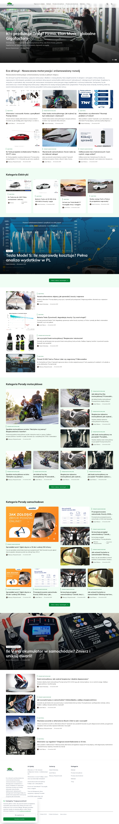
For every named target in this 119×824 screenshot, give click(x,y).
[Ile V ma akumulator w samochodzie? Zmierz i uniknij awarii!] (59, 641)
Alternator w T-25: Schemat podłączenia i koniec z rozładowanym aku (38, 772)
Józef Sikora (52, 773)
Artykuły (31, 766)
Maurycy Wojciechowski (12, 48)
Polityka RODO (43, 814)
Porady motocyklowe (58, 4)
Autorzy (52, 766)
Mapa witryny (63, 814)
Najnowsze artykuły (39, 4)
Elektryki (48, 4)
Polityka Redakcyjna (53, 814)
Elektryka (82, 4)
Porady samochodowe (72, 4)
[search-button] (107, 4)
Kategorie (74, 766)
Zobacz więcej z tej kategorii (58, 280)
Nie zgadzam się (19, 815)
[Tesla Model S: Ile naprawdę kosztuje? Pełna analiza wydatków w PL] (59, 245)
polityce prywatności (25, 811)
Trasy (88, 4)
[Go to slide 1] (112, 59)
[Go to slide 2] (114, 59)
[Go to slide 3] (116, 59)
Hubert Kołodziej (10, 264)
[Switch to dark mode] (111, 3)
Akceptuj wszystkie (19, 819)
